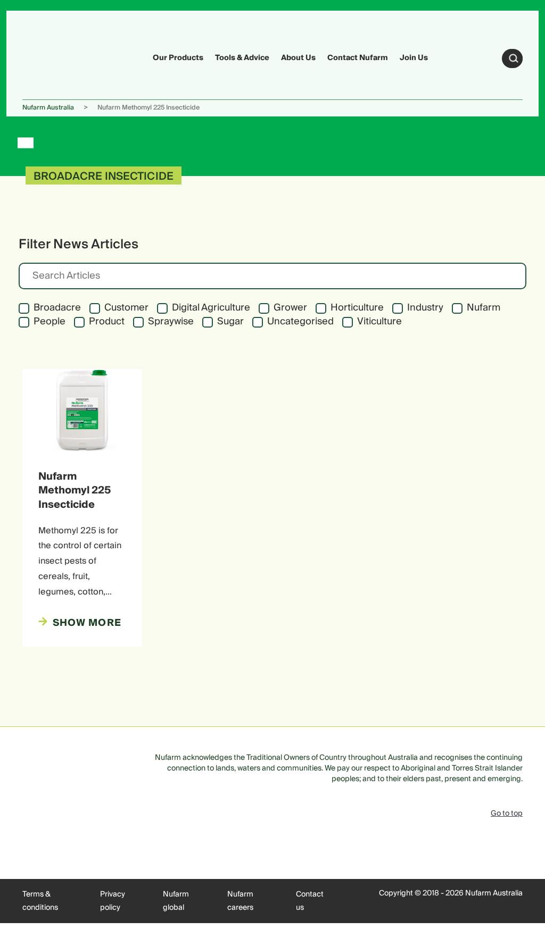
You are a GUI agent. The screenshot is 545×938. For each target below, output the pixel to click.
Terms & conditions (40, 901)
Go (514, 58)
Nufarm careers (240, 901)
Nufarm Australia (48, 107)
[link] (43, 56)
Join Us (414, 58)
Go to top (507, 813)
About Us (298, 58)
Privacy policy (112, 901)
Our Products (178, 58)
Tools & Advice (242, 58)
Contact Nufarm (357, 58)
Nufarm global (176, 901)
